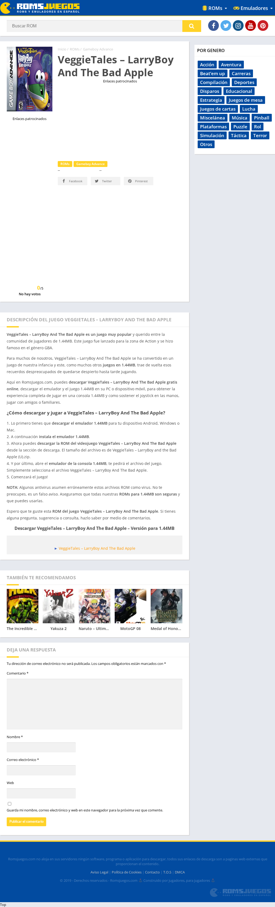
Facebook (75, 181)
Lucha (248, 109)
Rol (257, 126)
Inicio (62, 49)
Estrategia (211, 100)
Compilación (213, 82)
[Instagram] (238, 25)
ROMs (214, 8)
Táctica (239, 135)
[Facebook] (213, 25)
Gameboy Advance (98, 49)
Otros (206, 144)
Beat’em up (212, 73)
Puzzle (240, 126)
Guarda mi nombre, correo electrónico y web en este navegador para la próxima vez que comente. (85, 810)
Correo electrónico (23, 759)
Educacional (239, 91)
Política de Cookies (127, 872)
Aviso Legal (99, 872)
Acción (207, 64)
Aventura (231, 64)
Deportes (244, 82)
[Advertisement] (120, 121)
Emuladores (253, 8)
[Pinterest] (263, 25)
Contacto (152, 872)
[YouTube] (250, 25)
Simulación (212, 135)
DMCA (180, 872)
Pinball (261, 118)
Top (3, 904)
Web (10, 782)
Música (239, 118)
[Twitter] (225, 25)
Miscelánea (212, 118)
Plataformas (213, 126)
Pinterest (141, 181)
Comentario (17, 673)
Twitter (106, 181)
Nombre (15, 736)
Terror (260, 135)
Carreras (241, 73)
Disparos (209, 91)
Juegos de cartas (218, 109)
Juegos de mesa (246, 100)
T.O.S (167, 872)
